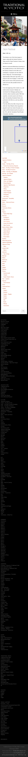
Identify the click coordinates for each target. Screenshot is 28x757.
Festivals (4, 215)
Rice (2, 494)
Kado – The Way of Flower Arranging (10, 167)
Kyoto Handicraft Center (6, 342)
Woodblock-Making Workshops (8, 376)
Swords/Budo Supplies (6, 616)
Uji (1, 685)
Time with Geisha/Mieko (6, 373)
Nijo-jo (2, 543)
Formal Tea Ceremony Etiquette (11, 165)
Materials (3, 393)
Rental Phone (4, 722)
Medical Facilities (5, 733)
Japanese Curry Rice (5, 473)
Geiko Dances (7, 231)
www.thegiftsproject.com (19, 752)
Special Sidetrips (4, 364)
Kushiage (3, 479)
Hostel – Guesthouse (5, 643)
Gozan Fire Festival (8, 223)
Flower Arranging (4, 328)
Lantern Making (4, 345)
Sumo (3, 284)
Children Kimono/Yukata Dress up (8, 339)
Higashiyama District (5, 666)
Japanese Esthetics (6, 160)
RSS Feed (20, 754)
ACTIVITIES (3, 320)
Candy (2, 581)
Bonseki (4, 206)
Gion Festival (7, 221)
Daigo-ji (2, 525)
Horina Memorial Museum (6, 396)
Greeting (5, 177)
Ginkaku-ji (3, 529)
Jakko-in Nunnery (5, 534)
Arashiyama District (5, 660)
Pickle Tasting (4, 351)
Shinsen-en (3, 552)
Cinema (2, 326)
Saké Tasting (4, 356)
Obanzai (3, 486)
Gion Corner (6, 234)
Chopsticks (6, 186)
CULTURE (4, 158)
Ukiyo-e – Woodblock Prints (7, 627)
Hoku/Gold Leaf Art (6, 240)
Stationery (3, 621)
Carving (2, 583)
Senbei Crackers (4, 614)
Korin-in (2, 538)
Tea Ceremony (4, 367)
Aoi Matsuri (6, 217)
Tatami (2, 622)
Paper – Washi (4, 608)
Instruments (6, 305)
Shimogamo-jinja (4, 682)
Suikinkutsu (3, 521)
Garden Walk (4, 333)
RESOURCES (4, 739)
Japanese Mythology (7, 242)
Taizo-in (2, 556)
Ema (3, 209)
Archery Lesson (4, 323)
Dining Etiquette (7, 183)
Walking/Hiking (4, 374)
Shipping (3, 734)
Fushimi (2, 663)
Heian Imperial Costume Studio (8, 337)
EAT (2, 457)
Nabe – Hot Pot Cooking (6, 482)
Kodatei (2, 537)
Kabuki (5, 296)
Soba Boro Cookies (5, 615)
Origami (4, 267)
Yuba (2, 513)
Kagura (5, 290)
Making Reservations (5, 639)
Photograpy (6, 194)
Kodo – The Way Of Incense (8, 169)
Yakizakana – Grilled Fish (6, 514)
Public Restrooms (5, 715)
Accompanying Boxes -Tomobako (8, 574)
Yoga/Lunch (3, 377)
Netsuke (4, 261)
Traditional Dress (6, 286)
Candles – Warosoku (5, 580)
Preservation (6, 236)
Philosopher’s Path (5, 679)
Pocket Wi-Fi (4, 725)
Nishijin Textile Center (6, 349)
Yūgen (5, 162)
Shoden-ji (3, 553)
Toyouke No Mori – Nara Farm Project (9, 362)
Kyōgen (5, 298)
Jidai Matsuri (6, 219)
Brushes (3, 577)
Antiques (3, 572)
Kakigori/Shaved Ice (5, 475)
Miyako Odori (7, 232)
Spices (2, 618)
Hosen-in (3, 532)
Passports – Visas (5, 703)
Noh (4, 299)
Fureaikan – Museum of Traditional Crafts (10, 565)
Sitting (5, 188)
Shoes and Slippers (8, 181)
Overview (3, 636)
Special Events (4, 380)
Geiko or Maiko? (7, 229)
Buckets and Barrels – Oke (7, 578)
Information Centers (5, 711)
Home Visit (3, 336)
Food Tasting (4, 330)
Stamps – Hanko (4, 619)
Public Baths (4, 353)
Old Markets (3, 571)
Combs (2, 586)
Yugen (2, 697)
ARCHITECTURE (5, 385)
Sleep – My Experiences (6, 637)
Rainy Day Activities (5, 379)
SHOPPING (3, 563)
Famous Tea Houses (5, 395)
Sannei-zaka (3, 681)
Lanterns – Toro (4, 603)
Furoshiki (3, 593)
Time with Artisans (5, 371)
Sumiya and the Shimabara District (8, 683)
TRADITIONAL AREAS (6, 656)
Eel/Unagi (3, 466)
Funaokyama (4, 331)
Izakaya (2, 472)
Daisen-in (3, 527)
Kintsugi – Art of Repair (7, 173)
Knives (2, 599)
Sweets (2, 500)
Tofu (2, 507)
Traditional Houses (5, 386)
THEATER (3, 690)
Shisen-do (3, 550)
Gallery (2, 594)
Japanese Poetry (6, 244)
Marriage (4, 255)
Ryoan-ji (2, 544)
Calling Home (4, 719)
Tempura (3, 504)
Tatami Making (4, 368)
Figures (4, 211)
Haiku (5, 246)
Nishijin (2, 676)
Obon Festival (7, 225)
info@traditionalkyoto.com (19, 750)
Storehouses (3, 391)
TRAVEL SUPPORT (5, 702)
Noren (3, 265)
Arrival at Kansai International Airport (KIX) (10, 705)
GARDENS (3, 519)
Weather (3, 714)
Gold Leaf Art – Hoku (5, 596)
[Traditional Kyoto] (14, 6)
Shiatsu (2, 359)
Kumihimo (3, 600)
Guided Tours (4, 334)
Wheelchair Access (5, 727)
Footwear (3, 591)
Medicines (3, 731)
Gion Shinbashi (4, 664)
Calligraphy (3, 324)
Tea (1, 503)
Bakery (2, 459)
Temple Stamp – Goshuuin (7, 361)
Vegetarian (3, 509)
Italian (2, 470)
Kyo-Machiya (4, 388)
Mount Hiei (3, 670)
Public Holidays (4, 718)
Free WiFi (3, 724)
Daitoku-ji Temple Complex (7, 661)
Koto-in (2, 540)
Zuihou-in (3, 560)
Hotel (2, 645)
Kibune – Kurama (5, 669)
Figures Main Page (8, 213)
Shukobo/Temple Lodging (6, 646)
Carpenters (3, 392)
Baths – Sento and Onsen (8, 202)
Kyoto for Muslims (5, 728)
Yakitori (2, 512)
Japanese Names (7, 179)
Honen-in (3, 531)
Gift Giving (6, 196)
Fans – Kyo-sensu (5, 590)
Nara (2, 673)
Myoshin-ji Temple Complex (7, 672)
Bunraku (5, 292)
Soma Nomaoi (7, 282)
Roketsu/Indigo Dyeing (6, 355)
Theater (4, 288)
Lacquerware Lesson (5, 343)
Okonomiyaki (4, 488)
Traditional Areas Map (6, 657)
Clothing (2, 584)
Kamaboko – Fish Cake (6, 476)
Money (2, 709)
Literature (4, 252)
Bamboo (4, 200)
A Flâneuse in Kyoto (5, 658)
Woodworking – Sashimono (7, 630)
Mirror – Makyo (4, 605)
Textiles (2, 625)
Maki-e (5, 250)
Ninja (3, 263)
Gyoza (2, 469)
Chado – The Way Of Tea (8, 164)
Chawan (5, 275)
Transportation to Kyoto (6, 706)
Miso (2, 481)
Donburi (2, 464)
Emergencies (4, 730)
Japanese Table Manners (9, 185)
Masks (3, 257)
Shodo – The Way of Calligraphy (9, 171)
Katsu (2, 478)
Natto (2, 484)
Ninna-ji (2, 541)
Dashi (2, 463)
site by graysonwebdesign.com (9, 754)
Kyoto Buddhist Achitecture (7, 389)
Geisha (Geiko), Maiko (7, 227)
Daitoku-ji (3, 528)
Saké (2, 495)
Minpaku (3, 648)
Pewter (2, 609)
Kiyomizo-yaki (7, 273)
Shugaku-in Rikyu (5, 555)
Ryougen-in (3, 546)
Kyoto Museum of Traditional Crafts (9, 568)
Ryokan (2, 640)
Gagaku (2, 693)
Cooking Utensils (4, 587)
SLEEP (2, 634)
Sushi (2, 498)
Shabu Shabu (4, 497)
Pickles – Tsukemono (5, 492)
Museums (3, 348)
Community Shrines (6, 208)
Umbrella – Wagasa (5, 628)
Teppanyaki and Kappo (6, 506)
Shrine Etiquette (7, 190)
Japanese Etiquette (6, 175)
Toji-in (2, 559)
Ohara (2, 678)
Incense (2, 597)
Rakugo (5, 303)
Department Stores (5, 569)
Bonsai (4, 204)
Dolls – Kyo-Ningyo (5, 589)
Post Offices (3, 716)
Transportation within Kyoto (7, 708)
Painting (4, 269)
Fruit (2, 467)
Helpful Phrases (4, 712)
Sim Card (3, 721)
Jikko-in (2, 535)
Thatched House (4, 649)
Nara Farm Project (5, 327)
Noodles (2, 485)
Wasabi (2, 510)
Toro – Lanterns (5, 278)
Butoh (5, 301)
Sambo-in (3, 547)
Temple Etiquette (7, 192)
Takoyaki (3, 501)
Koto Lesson (3, 340)
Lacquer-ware (5, 248)
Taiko (2, 365)
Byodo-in (3, 524)
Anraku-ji (3, 522)
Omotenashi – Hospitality (8, 198)
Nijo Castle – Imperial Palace (7, 675)
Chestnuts (3, 461)
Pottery (4, 271)
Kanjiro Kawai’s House (9, 276)
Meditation (3, 346)
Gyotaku (4, 238)
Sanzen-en (3, 549)
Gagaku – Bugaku (8, 294)
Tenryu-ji (3, 557)
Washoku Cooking (5, 321)
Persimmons (3, 491)
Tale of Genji (6, 254)
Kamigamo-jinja (4, 667)
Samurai (4, 280)
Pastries (3, 489)
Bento (2, 460)
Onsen (2, 642)
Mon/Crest (4, 259)
